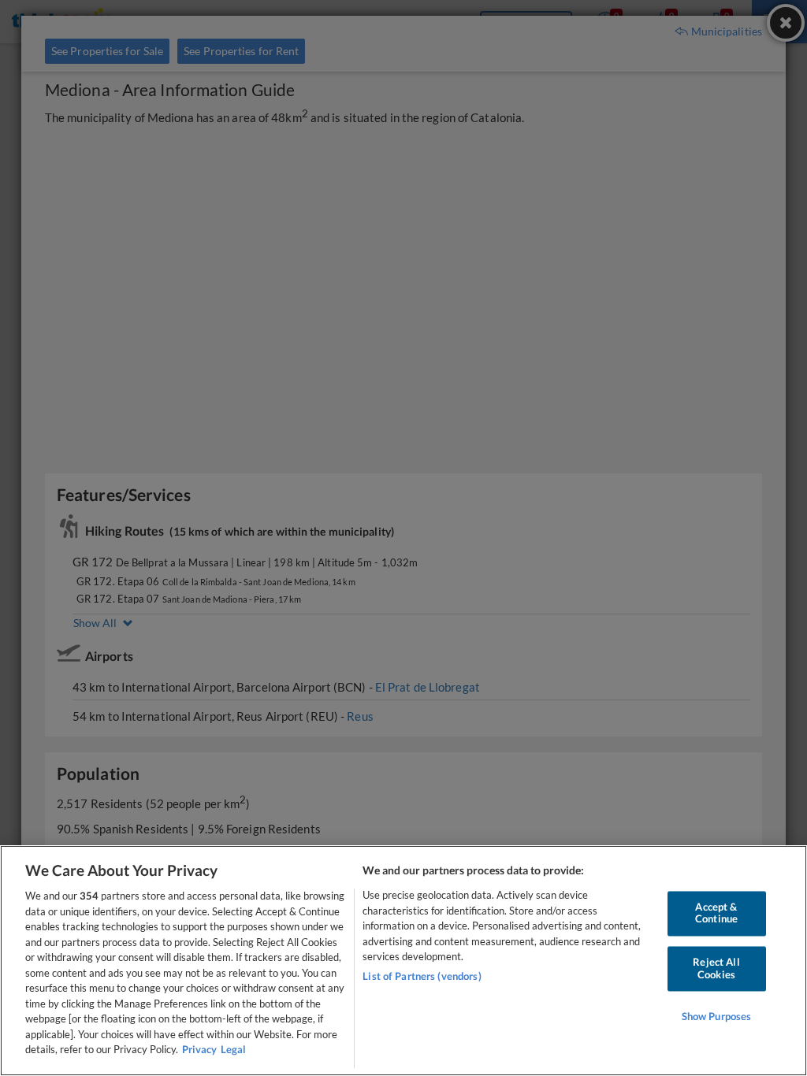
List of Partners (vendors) (422, 976)
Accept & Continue (716, 913)
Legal (233, 1049)
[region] (403, 960)
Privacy (199, 1049)
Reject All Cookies (716, 968)
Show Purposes (717, 1017)
